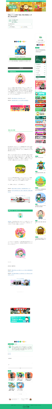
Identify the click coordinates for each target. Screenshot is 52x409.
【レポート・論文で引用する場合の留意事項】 (20, 316)
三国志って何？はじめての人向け (39, 157)
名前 (8, 364)
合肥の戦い (10, 221)
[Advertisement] (20, 35)
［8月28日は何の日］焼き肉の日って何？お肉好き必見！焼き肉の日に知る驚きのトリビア (40, 239)
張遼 (9, 354)
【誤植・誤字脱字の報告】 (20, 307)
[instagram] (40, 45)
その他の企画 (37, 78)
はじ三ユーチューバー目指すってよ (20, 195)
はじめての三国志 (26, 406)
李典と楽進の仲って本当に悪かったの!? (18, 98)
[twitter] (15, 41)
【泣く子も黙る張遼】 (20, 104)
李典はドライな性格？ (19, 58)
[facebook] (16, 41)
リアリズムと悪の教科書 (20, 278)
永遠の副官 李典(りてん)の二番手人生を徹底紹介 (20, 100)
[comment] (24, 41)
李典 (10, 354)
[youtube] (42, 45)
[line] (20, 41)
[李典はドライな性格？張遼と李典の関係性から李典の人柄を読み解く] (18, 41)
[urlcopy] (25, 41)
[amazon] (44, 45)
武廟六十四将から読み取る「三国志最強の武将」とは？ (21, 188)
